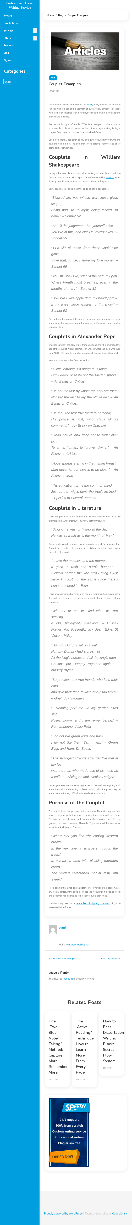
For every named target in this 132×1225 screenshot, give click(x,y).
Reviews (8, 45)
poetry (90, 104)
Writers (8, 15)
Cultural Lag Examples (109, 959)
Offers (7, 38)
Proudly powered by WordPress (63, 1213)
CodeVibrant (119, 1213)
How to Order (11, 23)
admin (63, 927)
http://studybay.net (78, 944)
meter (67, 143)
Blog (6, 53)
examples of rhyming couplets (93, 903)
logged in (68, 978)
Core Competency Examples (62, 959)
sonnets (110, 177)
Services (9, 30)
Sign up (8, 60)
